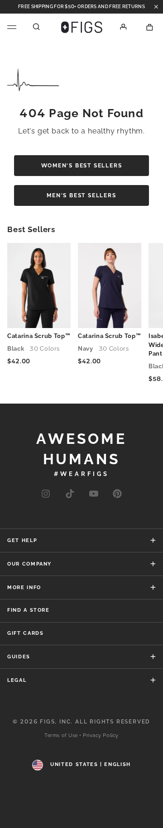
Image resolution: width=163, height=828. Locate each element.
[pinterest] (117, 494)
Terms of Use (61, 735)
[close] (156, 6)
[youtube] (93, 494)
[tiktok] (69, 494)
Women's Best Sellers (81, 165)
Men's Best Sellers (81, 195)
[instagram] (45, 494)
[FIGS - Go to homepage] (82, 27)
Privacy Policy (101, 735)
